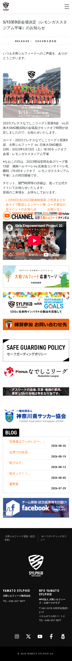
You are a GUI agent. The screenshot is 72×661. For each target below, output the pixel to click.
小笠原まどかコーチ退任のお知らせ (56, 204)
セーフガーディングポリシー (54, 538)
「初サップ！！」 (18, 473)
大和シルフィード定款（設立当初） (19, 538)
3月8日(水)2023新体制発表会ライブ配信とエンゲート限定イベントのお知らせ (26, 204)
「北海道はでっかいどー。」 (26, 441)
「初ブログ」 (15, 463)
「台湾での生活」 (18, 452)
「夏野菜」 (14, 484)
